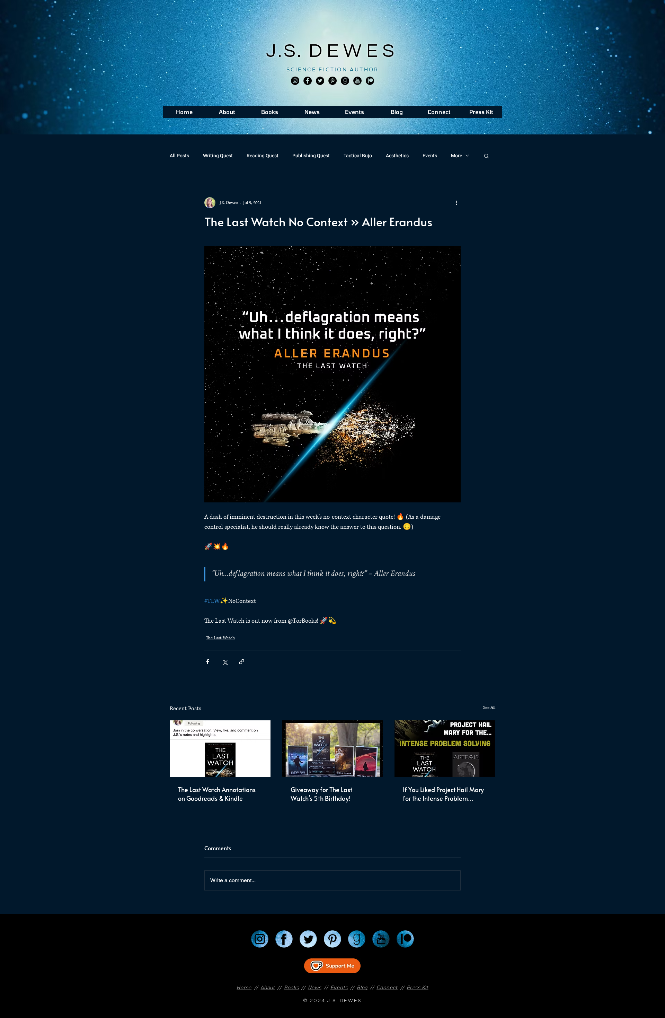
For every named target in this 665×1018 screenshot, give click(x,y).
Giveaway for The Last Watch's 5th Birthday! (321, 793)
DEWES (354, 51)
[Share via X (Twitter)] (224, 661)
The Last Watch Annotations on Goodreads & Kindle (217, 793)
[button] (486, 155)
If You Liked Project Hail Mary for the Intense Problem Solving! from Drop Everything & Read (444, 793)
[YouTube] (381, 939)
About (267, 987)
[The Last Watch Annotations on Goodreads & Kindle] (220, 748)
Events (430, 156)
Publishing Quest (311, 156)
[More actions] (456, 203)
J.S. (287, 51)
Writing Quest (218, 156)
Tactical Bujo (358, 156)
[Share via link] (241, 661)
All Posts (179, 156)
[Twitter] (320, 81)
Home (244, 987)
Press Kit (417, 987)
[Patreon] (405, 939)
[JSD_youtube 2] (357, 81)
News (314, 987)
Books (291, 987)
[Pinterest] (332, 81)
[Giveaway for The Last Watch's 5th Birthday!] (332, 748)
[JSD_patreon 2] (370, 81)
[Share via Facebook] (207, 661)
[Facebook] (307, 81)
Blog (362, 987)
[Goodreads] (345, 81)
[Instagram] (295, 81)
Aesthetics (397, 156)
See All (489, 708)
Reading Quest (262, 156)
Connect (387, 987)
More (456, 156)
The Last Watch (220, 638)
